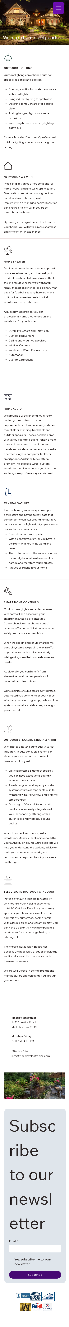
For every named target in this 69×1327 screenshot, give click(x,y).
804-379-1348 (21, 1051)
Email (13, 1241)
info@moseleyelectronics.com (31, 1056)
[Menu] (58, 8)
